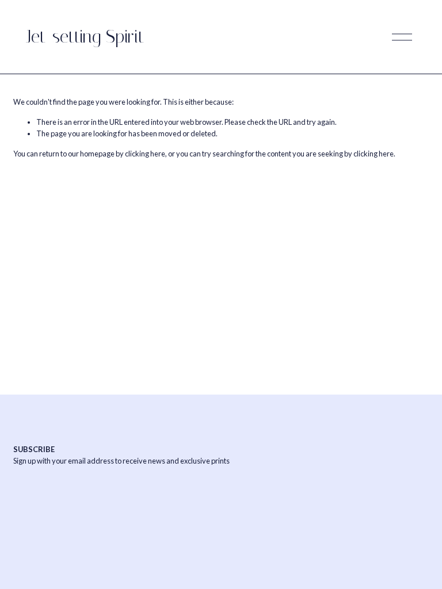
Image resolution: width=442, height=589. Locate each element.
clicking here (145, 153)
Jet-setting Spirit (85, 36)
